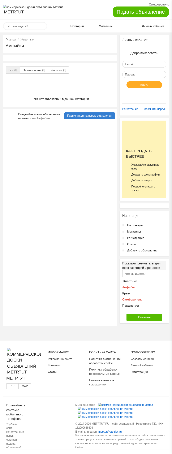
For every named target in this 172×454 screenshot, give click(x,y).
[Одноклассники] (105, 408)
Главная (11, 39)
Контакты (54, 365)
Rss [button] (12, 386)
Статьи (132, 244)
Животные (27, 39)
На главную (135, 225)
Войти (144, 84)
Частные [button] (58, 70)
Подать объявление (141, 12)
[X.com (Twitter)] (105, 412)
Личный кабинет (142, 365)
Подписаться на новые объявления (89, 115)
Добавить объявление (142, 250)
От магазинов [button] (34, 70)
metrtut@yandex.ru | (110, 431)
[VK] (125, 404)
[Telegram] (105, 416)
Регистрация (130, 109)
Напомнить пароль (154, 109)
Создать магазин (142, 358)
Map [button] (25, 386)
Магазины (134, 231)
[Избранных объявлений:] (124, 26)
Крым (126, 293)
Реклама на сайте (60, 358)
